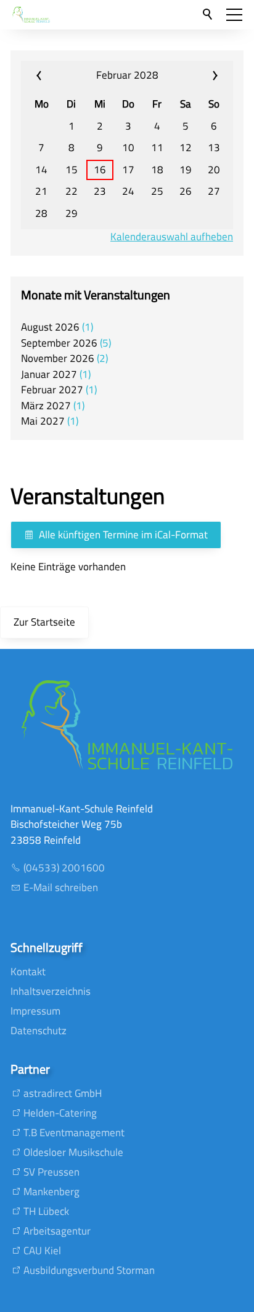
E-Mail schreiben (60, 887)
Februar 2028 (127, 75)
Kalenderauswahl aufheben (171, 237)
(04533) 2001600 (64, 868)
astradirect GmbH (62, 1093)
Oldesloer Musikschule (73, 1152)
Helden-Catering (60, 1113)
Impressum (35, 1011)
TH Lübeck (46, 1211)
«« (57, 75)
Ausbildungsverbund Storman (89, 1270)
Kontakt (28, 972)
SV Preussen (51, 1172)
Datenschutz (38, 1031)
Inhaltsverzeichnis (50, 991)
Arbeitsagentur (57, 1231)
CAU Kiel (42, 1251)
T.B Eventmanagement (74, 1133)
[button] (234, 15)
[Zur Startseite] (31, 15)
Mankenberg (51, 1192)
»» (196, 75)
